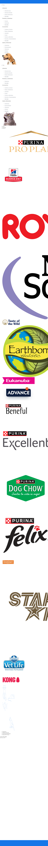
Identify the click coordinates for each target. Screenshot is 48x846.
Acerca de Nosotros (6, 733)
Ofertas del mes (5, 732)
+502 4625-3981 (3, 736)
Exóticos (4, 127)
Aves (3, 126)
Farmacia (4, 731)
